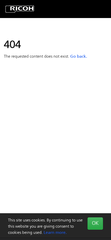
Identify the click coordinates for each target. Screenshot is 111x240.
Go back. (78, 57)
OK (95, 223)
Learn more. (55, 233)
